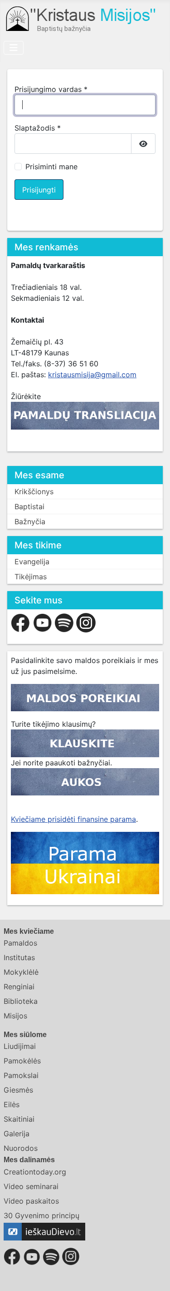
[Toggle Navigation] (14, 48)
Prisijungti (39, 189)
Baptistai (29, 506)
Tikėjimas (31, 576)
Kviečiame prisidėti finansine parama (73, 819)
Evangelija (32, 561)
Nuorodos (21, 1148)
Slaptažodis (38, 127)
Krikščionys (34, 491)
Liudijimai (20, 1046)
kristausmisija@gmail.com (92, 374)
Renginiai (19, 986)
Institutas (19, 957)
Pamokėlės (22, 1060)
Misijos (15, 1015)
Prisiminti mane (51, 166)
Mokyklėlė (21, 972)
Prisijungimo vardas (51, 89)
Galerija (16, 1133)
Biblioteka (21, 1001)
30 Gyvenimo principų (41, 1215)
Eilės (11, 1104)
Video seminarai (31, 1186)
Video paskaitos (31, 1200)
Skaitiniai (19, 1119)
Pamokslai (21, 1075)
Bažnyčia (30, 521)
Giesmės (18, 1089)
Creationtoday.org (35, 1171)
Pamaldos (20, 942)
